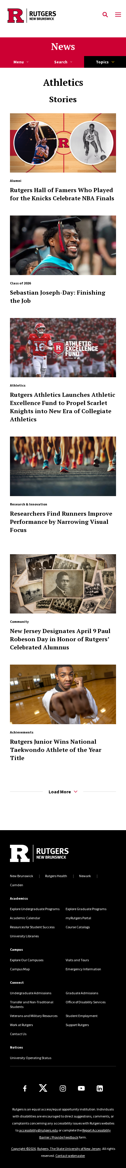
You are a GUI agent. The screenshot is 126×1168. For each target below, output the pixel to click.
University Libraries (24, 936)
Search (60, 62)
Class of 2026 (20, 283)
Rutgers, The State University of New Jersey (69, 1148)
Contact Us (18, 1034)
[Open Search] (105, 14)
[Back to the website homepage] (32, 15)
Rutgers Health (56, 876)
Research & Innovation (28, 504)
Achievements (21, 732)
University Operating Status (30, 1058)
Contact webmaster (70, 1155)
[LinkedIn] (100, 1088)
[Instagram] (63, 1088)
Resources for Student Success (32, 927)
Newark (85, 876)
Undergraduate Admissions (30, 993)
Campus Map (20, 969)
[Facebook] (25, 1088)
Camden (16, 885)
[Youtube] (81, 1088)
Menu (18, 62)
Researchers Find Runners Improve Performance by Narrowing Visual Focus (61, 522)
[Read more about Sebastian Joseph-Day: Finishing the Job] (63, 245)
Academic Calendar (25, 918)
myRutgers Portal (78, 918)
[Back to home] (49, 853)
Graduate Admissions (82, 993)
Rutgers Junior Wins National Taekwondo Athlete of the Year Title (55, 750)
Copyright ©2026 (23, 1148)
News (63, 46)
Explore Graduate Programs (86, 909)
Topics (102, 62)
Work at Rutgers (21, 1025)
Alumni (15, 180)
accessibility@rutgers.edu (38, 1130)
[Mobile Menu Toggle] (118, 14)
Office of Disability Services (85, 1002)
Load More (60, 792)
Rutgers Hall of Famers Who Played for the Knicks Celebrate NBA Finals (62, 194)
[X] (43, 1088)
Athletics (17, 385)
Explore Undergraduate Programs (34, 909)
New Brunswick (21, 876)
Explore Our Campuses (26, 960)
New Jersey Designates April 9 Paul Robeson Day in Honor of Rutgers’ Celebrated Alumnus (60, 639)
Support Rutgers (77, 1025)
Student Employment (82, 1016)
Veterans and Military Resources (33, 1016)
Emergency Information (83, 969)
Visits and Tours (77, 960)
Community (19, 621)
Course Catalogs (78, 927)
